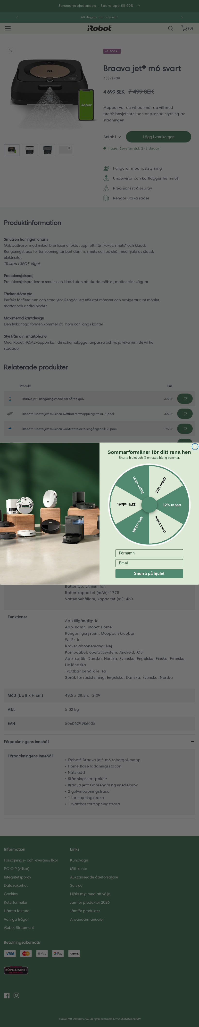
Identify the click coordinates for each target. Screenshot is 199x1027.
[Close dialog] (195, 446)
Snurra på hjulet (149, 573)
